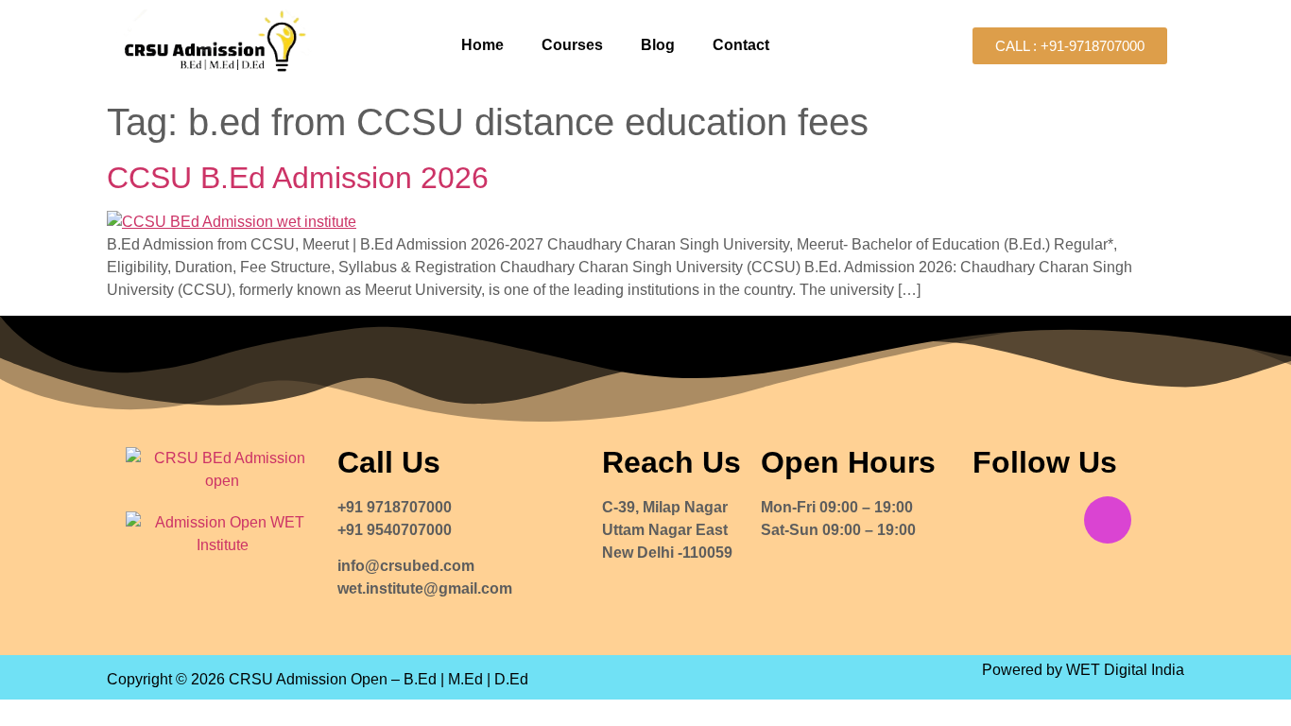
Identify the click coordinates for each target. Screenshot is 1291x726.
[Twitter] (1052, 520)
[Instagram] (1107, 520)
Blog (658, 45)
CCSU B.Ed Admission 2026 (298, 178)
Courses (572, 45)
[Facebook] (996, 520)
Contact (741, 45)
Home (482, 45)
